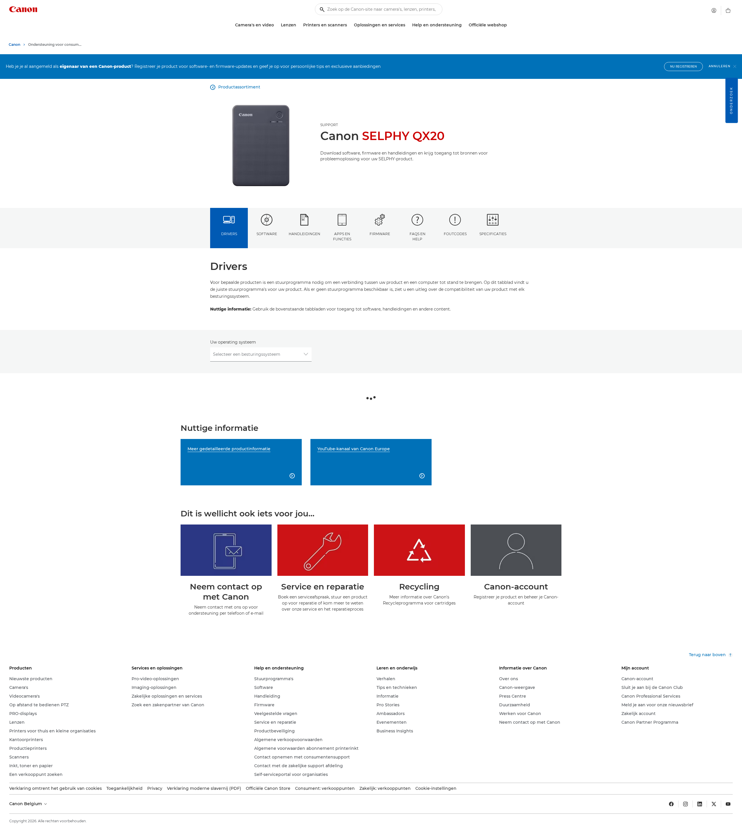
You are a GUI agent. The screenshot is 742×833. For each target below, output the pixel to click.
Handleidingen (304, 234)
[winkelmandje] (728, 10)
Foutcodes (455, 234)
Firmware (380, 234)
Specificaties (492, 234)
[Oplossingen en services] (407, 25)
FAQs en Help (417, 236)
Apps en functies (342, 236)
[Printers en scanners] (349, 25)
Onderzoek (731, 100)
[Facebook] (671, 804)
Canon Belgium (26, 803)
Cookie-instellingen (436, 788)
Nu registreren (683, 66)
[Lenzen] (298, 25)
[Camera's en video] (276, 25)
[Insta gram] (685, 804)
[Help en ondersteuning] (464, 25)
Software (267, 234)
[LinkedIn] (699, 804)
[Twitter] (714, 804)
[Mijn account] (714, 10)
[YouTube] (728, 804)
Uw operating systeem (233, 342)
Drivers (229, 234)
